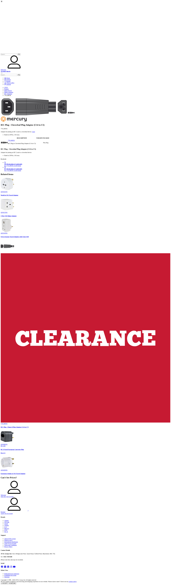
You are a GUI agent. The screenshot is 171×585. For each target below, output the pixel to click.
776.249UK (11, 140)
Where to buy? (8, 540)
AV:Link (6, 522)
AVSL (6, 87)
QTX (5, 530)
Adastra (6, 520)
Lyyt (5, 527)
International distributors (11, 542)
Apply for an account (10, 543)
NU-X (6, 532)
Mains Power (8, 90)
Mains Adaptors (8, 92)
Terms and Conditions (10, 545)
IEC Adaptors (8, 94)
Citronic (6, 525)
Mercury (6, 528)
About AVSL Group (10, 538)
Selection (6, 577)
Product (6, 89)
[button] (19, 54)
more (33, 131)
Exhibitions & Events (10, 575)
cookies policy (73, 581)
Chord (6, 524)
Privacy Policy (8, 546)
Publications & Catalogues (11, 574)
